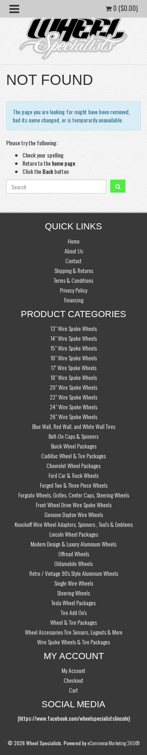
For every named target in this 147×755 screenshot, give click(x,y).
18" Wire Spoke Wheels (74, 377)
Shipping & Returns (73, 270)
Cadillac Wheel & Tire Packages (73, 455)
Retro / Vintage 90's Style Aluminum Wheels (73, 573)
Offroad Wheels (73, 553)
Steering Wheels (73, 592)
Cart (73, 690)
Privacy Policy (73, 290)
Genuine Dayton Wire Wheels (74, 514)
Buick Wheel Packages (73, 446)
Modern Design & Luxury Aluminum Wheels (73, 544)
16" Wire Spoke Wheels (74, 357)
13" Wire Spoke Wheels (74, 328)
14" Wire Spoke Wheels (74, 338)
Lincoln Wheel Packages (73, 534)
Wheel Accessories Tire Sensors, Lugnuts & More (73, 632)
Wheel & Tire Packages (73, 622)
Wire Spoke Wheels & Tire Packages (73, 641)
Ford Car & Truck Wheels (73, 475)
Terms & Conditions (73, 280)
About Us (74, 250)
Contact (73, 260)
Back (47, 171)
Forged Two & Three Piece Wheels (73, 485)
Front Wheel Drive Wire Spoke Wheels (73, 504)
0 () (124, 8)
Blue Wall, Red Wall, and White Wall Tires (73, 426)
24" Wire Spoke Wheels (73, 406)
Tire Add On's (74, 612)
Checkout (73, 680)
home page (63, 163)
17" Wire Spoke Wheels (73, 367)
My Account (73, 670)
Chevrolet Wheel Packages (73, 465)
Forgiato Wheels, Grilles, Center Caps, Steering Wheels (73, 495)
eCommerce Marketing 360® (114, 742)
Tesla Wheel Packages (73, 602)
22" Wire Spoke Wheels (73, 397)
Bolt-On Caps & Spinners (73, 436)
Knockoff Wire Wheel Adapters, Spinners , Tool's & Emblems (74, 524)
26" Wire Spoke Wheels (73, 416)
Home (74, 241)
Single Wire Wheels (73, 583)
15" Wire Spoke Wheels (74, 348)
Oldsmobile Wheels (73, 563)
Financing (73, 299)
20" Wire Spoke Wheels (73, 387)
